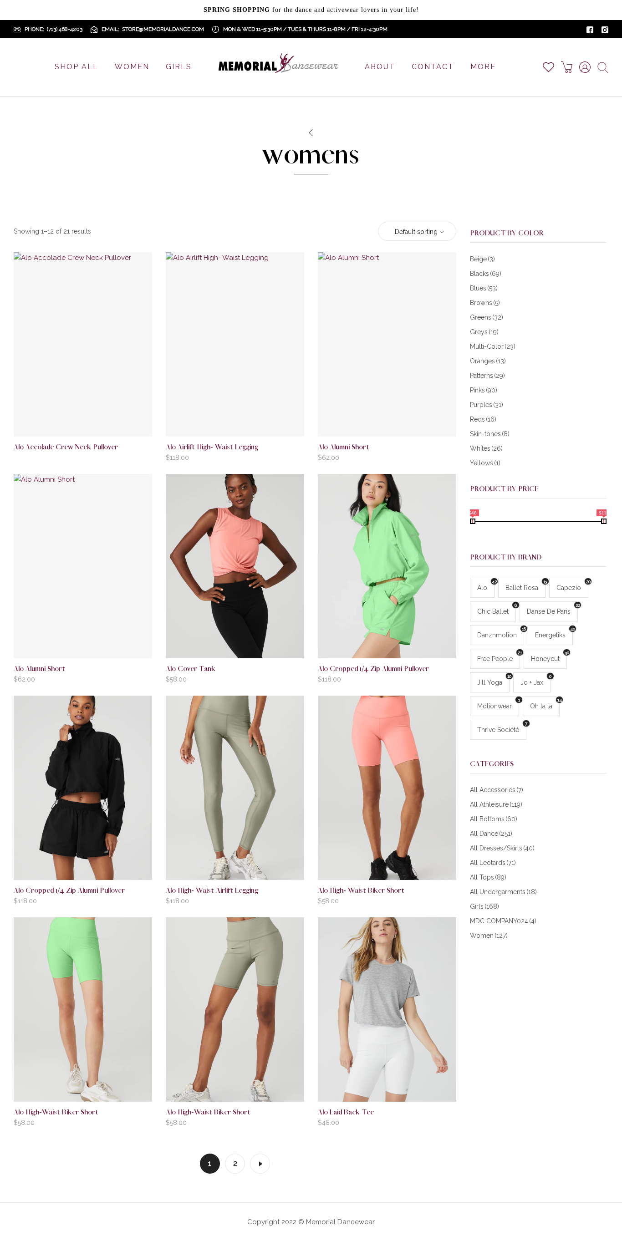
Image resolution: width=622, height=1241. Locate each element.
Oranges (488, 361)
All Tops (488, 877)
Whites (486, 448)
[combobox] (417, 232)
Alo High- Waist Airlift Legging (212, 891)
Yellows (485, 463)
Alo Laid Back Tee (346, 1112)
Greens (486, 317)
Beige (482, 259)
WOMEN (132, 66)
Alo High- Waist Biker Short (361, 891)
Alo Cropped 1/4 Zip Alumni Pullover (373, 669)
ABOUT (380, 66)
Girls (484, 906)
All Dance (491, 833)
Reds (483, 419)
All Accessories (496, 789)
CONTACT (433, 66)
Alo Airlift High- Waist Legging (212, 447)
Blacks (485, 273)
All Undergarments (503, 891)
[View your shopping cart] (570, 67)
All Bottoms (493, 819)
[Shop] (310, 133)
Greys (484, 332)
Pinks (483, 390)
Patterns (487, 375)
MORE (483, 66)
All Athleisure (496, 804)
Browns (485, 302)
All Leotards (493, 862)
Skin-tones (490, 433)
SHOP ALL (76, 66)
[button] (97, 421)
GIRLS (179, 66)
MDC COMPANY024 (503, 921)
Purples (486, 404)
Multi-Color (492, 346)
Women (489, 935)
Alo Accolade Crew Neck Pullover (66, 447)
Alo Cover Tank (190, 669)
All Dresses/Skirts (502, 848)
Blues (484, 288)
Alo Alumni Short (343, 447)
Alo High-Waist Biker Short (56, 1112)
